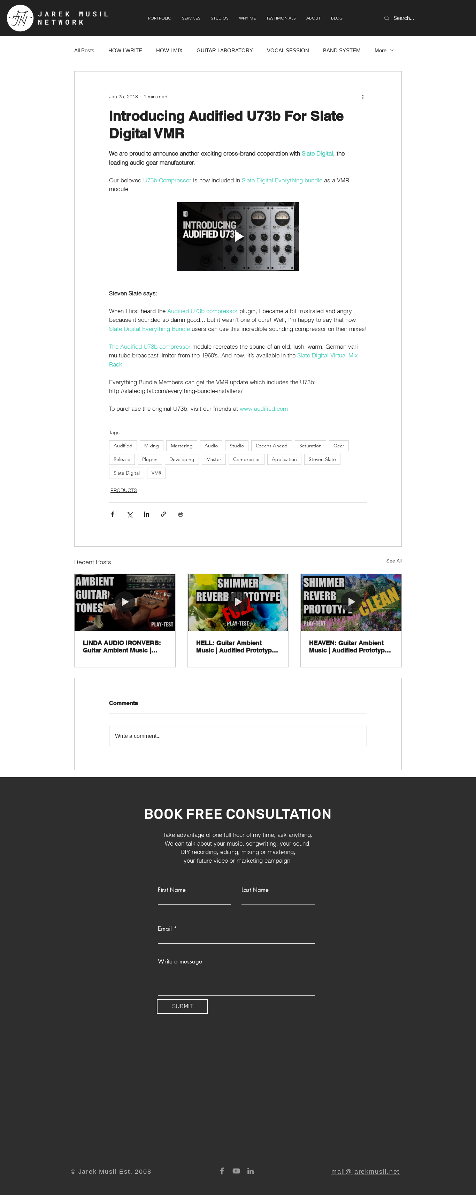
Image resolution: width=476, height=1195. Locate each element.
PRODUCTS (123, 490)
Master (213, 459)
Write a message (180, 962)
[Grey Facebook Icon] (222, 1170)
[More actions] (363, 96)
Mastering (182, 446)
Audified (123, 446)
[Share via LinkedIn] (146, 514)
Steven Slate (322, 459)
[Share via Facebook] (112, 514)
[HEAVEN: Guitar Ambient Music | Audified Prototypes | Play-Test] (351, 602)
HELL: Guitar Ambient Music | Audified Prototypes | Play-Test (237, 646)
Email (165, 929)
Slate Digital (127, 473)
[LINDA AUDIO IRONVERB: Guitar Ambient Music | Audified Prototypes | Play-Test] (125, 602)
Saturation (310, 446)
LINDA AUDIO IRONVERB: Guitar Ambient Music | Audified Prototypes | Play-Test (123, 646)
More (380, 50)
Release (122, 459)
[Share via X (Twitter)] (129, 514)
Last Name (255, 890)
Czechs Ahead (271, 446)
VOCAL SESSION (288, 50)
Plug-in (150, 459)
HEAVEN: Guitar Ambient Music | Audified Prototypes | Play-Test (350, 646)
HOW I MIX (169, 50)
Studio (237, 446)
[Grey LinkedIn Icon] (250, 1170)
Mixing (151, 446)
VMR (156, 473)
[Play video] (238, 236)
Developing (181, 459)
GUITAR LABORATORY (225, 50)
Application (284, 459)
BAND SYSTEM (342, 50)
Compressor (246, 459)
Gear (338, 446)
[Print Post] (180, 514)
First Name (172, 890)
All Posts (84, 50)
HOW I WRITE (125, 50)
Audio (211, 446)
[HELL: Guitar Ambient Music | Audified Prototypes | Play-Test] (238, 602)
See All (394, 561)
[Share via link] (163, 514)
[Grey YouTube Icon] (236, 1170)
